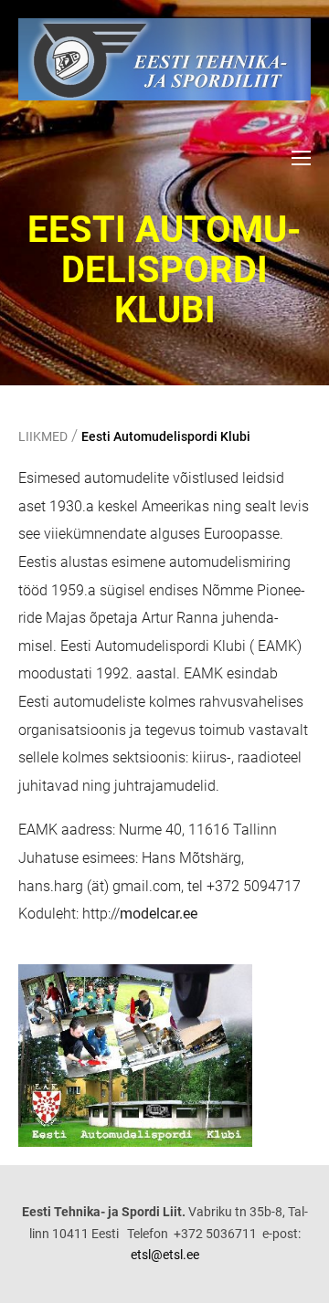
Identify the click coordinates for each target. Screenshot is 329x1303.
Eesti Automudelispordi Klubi (165, 436)
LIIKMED (43, 436)
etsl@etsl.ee (165, 1254)
